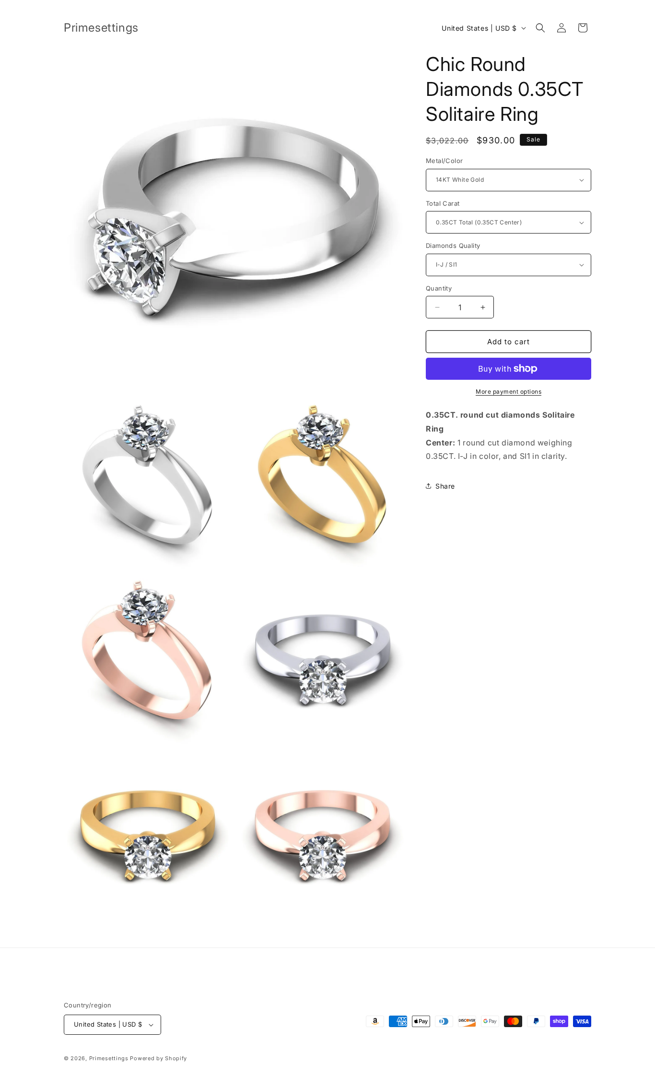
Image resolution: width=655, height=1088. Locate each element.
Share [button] (445, 486)
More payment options (508, 391)
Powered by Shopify (158, 1058)
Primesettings (109, 1058)
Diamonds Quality (453, 245)
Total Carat (442, 203)
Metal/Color (444, 160)
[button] (540, 27)
